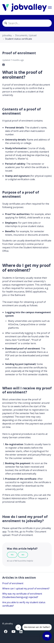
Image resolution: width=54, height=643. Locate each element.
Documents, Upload (25, 35)
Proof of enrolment (12, 583)
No (23, 555)
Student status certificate (18, 38)
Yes (12, 555)
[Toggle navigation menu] (50, 7)
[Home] (24, 7)
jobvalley (7, 35)
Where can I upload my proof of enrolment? (26, 588)
